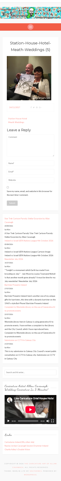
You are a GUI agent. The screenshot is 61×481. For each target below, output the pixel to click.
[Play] (8, 421)
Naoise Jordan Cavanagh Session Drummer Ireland (26, 446)
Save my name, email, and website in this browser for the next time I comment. (29, 193)
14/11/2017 (14, 107)
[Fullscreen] (52, 421)
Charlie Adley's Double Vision (17, 449)
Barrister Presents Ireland (16, 285)
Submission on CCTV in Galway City (20, 340)
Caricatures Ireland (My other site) (19, 442)
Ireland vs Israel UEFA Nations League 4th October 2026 (29, 240)
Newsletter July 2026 (14, 259)
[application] (30, 409)
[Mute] (47, 421)
